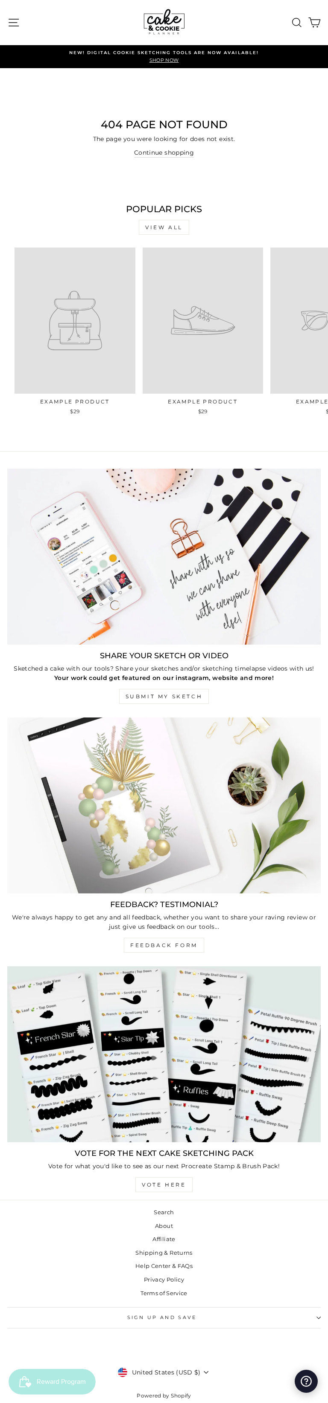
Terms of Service (164, 1293)
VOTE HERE (164, 1184)
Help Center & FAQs (164, 1266)
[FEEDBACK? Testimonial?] (164, 805)
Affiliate (163, 1239)
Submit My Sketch (164, 696)
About (164, 1226)
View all (164, 227)
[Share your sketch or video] (164, 557)
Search (164, 1212)
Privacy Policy (164, 1279)
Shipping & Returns (163, 1253)
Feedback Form (164, 945)
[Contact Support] (306, 1381)
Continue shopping (164, 152)
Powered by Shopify (164, 1395)
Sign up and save (162, 1317)
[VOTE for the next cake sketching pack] (164, 1054)
